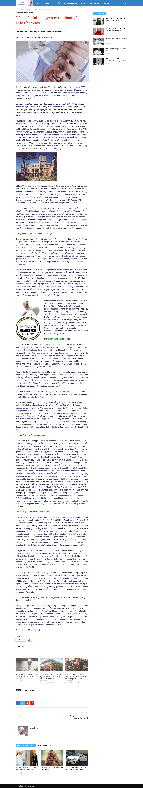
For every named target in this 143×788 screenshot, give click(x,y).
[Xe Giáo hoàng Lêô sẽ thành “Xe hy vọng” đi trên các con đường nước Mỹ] (77, 758)
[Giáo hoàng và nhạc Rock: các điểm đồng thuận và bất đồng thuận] (27, 758)
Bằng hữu (107, 3)
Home (17, 9)
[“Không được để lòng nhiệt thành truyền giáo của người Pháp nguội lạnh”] (98, 21)
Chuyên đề (94, 3)
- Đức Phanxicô (24, 9)
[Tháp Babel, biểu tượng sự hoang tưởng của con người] (52, 758)
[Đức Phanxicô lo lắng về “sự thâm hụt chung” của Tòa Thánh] (27, 664)
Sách (83, 3)
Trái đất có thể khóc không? (25, 716)
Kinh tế (26, 12)
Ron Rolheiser (70, 3)
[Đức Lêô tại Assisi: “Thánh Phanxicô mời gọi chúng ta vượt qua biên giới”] (98, 61)
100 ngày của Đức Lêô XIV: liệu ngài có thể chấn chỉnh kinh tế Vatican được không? (50, 676)
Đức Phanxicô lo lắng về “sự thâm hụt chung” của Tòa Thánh (27, 675)
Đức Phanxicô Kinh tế (28, 690)
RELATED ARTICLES (26, 745)
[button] (124, 3)
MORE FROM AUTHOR (47, 745)
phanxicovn (21, 27)
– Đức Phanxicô (42, 3)
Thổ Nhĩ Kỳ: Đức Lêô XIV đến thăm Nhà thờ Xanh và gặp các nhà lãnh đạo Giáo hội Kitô (75, 676)
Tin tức (57, 3)
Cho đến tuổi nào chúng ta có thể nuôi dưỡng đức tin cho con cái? (72, 717)
